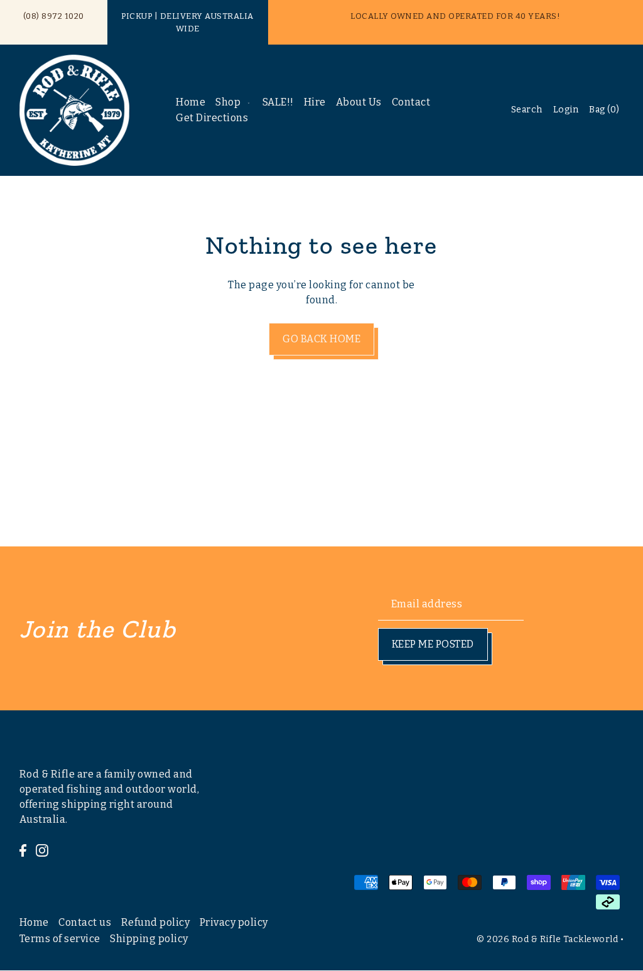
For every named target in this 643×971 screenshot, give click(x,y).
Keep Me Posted (433, 644)
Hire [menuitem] (315, 102)
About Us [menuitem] (359, 102)
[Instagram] (42, 849)
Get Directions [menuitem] (212, 118)
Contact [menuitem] (411, 102)
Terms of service (59, 939)
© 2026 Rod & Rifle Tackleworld (547, 939)
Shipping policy (149, 939)
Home (34, 922)
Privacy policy (234, 922)
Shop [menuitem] (227, 102)
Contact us (84, 922)
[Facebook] (22, 849)
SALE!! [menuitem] (278, 102)
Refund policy (155, 922)
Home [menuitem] (190, 102)
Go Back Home (321, 339)
